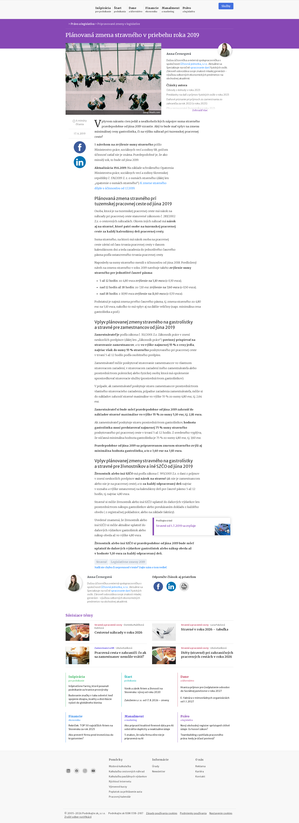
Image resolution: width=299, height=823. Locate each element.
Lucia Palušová (217, 625)
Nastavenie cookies (220, 813)
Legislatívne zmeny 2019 (128, 562)
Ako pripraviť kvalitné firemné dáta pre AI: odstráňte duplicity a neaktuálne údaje (149, 727)
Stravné (101, 562)
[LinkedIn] (68, 771)
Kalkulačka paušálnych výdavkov (128, 776)
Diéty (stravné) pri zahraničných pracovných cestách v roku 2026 (207, 655)
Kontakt (200, 776)
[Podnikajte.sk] (78, 9)
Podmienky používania (193, 813)
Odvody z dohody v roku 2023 (183, 90)
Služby (225, 6)
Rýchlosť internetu (120, 781)
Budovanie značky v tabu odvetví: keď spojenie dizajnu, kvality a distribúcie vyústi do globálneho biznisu (91, 699)
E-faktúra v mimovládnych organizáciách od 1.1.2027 (204, 699)
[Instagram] (85, 771)
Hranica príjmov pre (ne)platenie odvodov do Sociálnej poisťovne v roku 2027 (205, 689)
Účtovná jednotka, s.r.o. (193, 64)
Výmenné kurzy (118, 786)
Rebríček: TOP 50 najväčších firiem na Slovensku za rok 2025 (91, 727)
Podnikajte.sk (116, 813)
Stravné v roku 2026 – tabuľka (204, 629)
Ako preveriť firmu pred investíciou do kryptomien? (91, 736)
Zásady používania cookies (161, 813)
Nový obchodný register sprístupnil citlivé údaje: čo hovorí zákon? (205, 727)
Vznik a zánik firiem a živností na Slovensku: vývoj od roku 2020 (143, 690)
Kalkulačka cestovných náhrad (126, 771)
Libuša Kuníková (124, 648)
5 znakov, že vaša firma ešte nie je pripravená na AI (144, 736)
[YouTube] (93, 771)
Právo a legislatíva (82, 24)
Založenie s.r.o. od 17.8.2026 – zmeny (146, 700)
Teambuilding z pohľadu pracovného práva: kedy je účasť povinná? (201, 736)
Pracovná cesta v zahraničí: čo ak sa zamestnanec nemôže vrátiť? (120, 655)
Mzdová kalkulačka (120, 766)
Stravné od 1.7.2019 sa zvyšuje (176, 525)
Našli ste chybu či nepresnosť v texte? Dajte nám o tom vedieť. (130, 567)
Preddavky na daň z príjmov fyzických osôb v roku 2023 (197, 94)
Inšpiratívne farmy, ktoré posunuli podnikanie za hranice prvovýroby (89, 688)
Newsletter (158, 771)
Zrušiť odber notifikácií (78, 817)
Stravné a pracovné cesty (108, 625)
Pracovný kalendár (120, 796)
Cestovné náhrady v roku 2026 (118, 632)
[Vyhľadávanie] (211, 9)
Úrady (155, 766)
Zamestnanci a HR (104, 648)
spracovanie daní (200, 67)
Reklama (200, 766)
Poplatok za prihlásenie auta (125, 791)
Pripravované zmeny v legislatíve (118, 24)
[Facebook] (76, 771)
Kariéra (199, 771)
